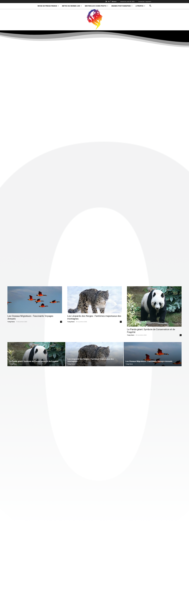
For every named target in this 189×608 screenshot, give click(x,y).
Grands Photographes (121, 6)
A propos (139, 6)
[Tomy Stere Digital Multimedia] (94, 19)
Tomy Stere (11, 321)
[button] (150, 6)
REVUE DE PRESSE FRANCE (47, 6)
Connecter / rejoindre (144, 1)
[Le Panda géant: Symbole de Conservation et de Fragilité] (154, 306)
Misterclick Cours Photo (95, 6)
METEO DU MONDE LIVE (71, 6)
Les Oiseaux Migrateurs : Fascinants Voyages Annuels (149, 361)
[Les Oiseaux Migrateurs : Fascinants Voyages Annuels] (34, 299)
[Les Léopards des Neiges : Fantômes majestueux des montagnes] (94, 299)
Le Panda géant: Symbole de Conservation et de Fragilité (33, 361)
